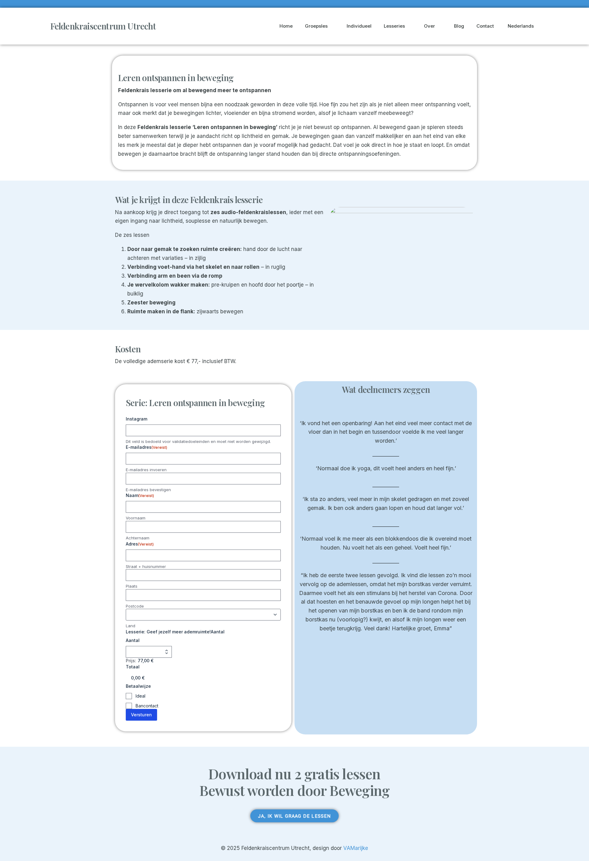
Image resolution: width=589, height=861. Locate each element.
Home (286, 26)
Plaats (131, 586)
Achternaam (137, 537)
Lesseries (394, 26)
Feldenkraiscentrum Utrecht (103, 26)
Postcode (135, 606)
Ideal (140, 696)
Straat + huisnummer (146, 566)
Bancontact (147, 705)
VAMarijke (355, 848)
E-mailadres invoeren (146, 469)
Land (130, 625)
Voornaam (135, 517)
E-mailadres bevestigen (148, 489)
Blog (459, 26)
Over (429, 26)
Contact (485, 26)
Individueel (359, 26)
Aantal (133, 640)
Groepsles (316, 26)
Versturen (141, 714)
